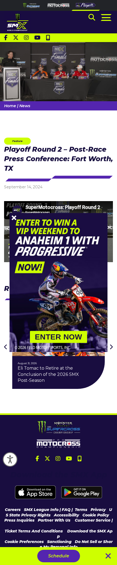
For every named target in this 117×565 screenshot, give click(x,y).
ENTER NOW (58, 337)
